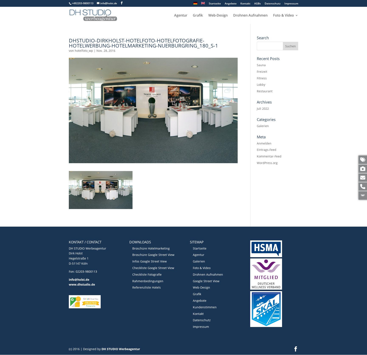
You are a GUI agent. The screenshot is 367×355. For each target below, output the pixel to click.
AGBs (257, 3)
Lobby (261, 85)
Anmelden (264, 143)
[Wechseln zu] (195, 4)
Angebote (231, 3)
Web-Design (218, 16)
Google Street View (206, 281)
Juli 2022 (263, 109)
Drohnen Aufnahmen (250, 16)
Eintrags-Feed (266, 150)
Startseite (215, 3)
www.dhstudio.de (82, 284)
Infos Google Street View (149, 261)
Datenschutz (273, 3)
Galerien (263, 126)
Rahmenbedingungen (147, 281)
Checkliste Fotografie (147, 274)
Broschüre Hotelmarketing (151, 248)
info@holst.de (79, 280)
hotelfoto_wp (84, 51)
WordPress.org (267, 163)
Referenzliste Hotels (146, 287)
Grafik (198, 16)
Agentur (180, 16)
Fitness (262, 78)
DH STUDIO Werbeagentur (121, 349)
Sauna (261, 65)
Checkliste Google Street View (153, 268)
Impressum (291, 3)
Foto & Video (283, 16)
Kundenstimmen (205, 307)
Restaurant (264, 91)
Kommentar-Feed (269, 156)
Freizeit (262, 72)
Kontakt (245, 3)
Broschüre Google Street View (153, 255)
